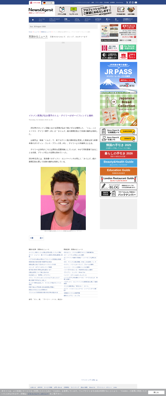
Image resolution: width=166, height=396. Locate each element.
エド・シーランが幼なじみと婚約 (74, 255)
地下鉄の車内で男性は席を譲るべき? (40, 269)
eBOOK (40, 387)
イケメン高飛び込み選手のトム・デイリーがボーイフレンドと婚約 (61, 115)
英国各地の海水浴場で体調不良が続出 (40, 261)
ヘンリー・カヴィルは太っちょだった (75, 275)
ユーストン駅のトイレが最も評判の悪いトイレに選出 (45, 252)
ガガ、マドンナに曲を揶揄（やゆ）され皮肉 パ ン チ (80, 261)
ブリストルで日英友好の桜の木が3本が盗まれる (43, 292)
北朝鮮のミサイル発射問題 (72, 293)
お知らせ (33, 387)
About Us (92, 387)
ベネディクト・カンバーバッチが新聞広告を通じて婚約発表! (81, 282)
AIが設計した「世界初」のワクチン (39, 275)
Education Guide (118, 171)
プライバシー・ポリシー (38, 394)
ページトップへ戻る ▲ (89, 380)
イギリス (35, 2)
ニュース (36, 32)
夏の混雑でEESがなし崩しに (37, 280)
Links (115, 387)
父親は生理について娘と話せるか (39, 272)
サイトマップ (75, 387)
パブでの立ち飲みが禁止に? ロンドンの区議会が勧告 (45, 259)
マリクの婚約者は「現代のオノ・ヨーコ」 (77, 286)
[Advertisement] (63, 77)
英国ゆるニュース (46, 32)
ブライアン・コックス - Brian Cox (74, 272)
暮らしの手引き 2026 (119, 154)
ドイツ (48, 2)
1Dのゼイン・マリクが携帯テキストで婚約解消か (79, 252)
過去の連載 (84, 387)
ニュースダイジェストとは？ (82, 2)
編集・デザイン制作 (97, 2)
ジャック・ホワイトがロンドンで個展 (40, 267)
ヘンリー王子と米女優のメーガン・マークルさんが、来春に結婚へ (81, 278)
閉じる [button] (156, 392)
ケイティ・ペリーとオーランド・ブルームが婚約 (79, 264)
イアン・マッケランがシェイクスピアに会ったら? (44, 277)
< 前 (31, 238)
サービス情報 (48, 387)
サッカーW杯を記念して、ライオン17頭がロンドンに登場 (45, 283)
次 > (41, 238)
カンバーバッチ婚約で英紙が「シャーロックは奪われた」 (80, 258)
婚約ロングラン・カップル (72, 295)
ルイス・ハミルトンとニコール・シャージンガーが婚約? (80, 289)
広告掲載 (106, 2)
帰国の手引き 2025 (118, 146)
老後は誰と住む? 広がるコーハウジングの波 (42, 264)
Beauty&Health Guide (118, 163)
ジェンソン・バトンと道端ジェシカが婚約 (77, 267)
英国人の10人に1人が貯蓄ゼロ (38, 289)
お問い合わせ (58, 387)
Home (30, 32)
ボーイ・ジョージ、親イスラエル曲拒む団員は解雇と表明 (46, 255)
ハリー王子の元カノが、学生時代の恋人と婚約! (78, 269)
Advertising (119, 2)
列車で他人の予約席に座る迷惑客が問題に (42, 287)
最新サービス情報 (116, 40)
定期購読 (112, 2)
